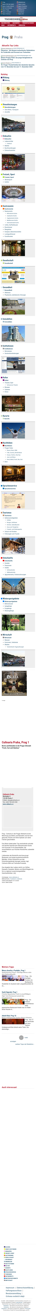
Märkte (7, 146)
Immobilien (7, 319)
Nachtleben (7, 443)
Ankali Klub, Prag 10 (9, 1016)
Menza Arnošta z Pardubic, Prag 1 (13, 970)
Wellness (7, 293)
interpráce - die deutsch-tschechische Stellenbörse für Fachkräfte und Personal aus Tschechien (18, 51)
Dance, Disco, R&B (12, 450)
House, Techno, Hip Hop (13, 455)
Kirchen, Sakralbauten (13, 525)
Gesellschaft (7, 260)
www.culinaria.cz (8, 804)
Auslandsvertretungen (12, 353)
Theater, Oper (9, 383)
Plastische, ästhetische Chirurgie (15, 295)
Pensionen (8, 565)
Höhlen (9, 520)
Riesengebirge (9, 611)
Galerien (7, 389)
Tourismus (6, 512)
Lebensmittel (9, 141)
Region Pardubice (22, 6)
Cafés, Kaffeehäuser (11, 225)
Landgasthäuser (10, 234)
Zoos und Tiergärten (12, 527)
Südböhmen (21, 10)
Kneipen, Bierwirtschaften (13, 232)
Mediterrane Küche (12, 220)
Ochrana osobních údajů (15, 1296)
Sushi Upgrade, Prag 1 (9, 992)
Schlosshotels (11, 570)
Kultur (5, 377)
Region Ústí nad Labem (8, 4)
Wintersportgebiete (10, 598)
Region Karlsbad (22, 8)
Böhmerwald (9, 604)
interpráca (6, 1307)
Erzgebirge (8, 608)
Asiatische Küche (12, 216)
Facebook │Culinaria (16, 879)
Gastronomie (7, 206)
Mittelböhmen (21, 2)
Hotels (7, 568)
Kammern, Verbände (11, 642)
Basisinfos (16, 23)
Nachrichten (5, 23)
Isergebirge (8, 606)
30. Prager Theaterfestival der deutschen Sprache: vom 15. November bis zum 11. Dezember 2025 (18, 66)
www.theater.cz (16, 63)
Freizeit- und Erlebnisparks (14, 529)
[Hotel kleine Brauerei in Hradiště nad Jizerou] (14, 695)
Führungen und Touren (12, 534)
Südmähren (21, 12)
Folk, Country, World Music (14, 452)
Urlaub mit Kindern (11, 531)
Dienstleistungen (9, 104)
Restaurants (8, 211)
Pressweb (27, 1308)
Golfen (7, 182)
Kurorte (5, 416)
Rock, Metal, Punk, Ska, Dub (15, 459)
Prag (4, 2)
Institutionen (7, 346)
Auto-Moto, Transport (11, 110)
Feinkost (9, 143)
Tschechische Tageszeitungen (15, 647)
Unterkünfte (11, 25)
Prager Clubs (9, 448)
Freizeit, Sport (8, 174)
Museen (7, 387)
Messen (7, 640)
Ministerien (8, 351)
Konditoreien (9, 236)
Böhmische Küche (12, 213)
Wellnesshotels (11, 572)
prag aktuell (19, 1302)
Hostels (7, 563)
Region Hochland (6, 12)
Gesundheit (7, 287)
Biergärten (8, 229)
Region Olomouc (6, 13)
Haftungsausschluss (14, 1290)
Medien (7, 644)
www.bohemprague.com (24, 55)
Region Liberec (21, 4)
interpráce (6, 1305)
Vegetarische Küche (12, 218)
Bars (6, 462)
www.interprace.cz (18, 48)
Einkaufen (22, 25)
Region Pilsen (5, 10)
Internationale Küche (13, 222)
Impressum (10, 1288)
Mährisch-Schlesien (7, 8)
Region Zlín (21, 13)
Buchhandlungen (10, 148)
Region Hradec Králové (8, 6)
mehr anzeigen (19, 1039)
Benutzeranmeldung (13, 1293)
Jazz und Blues (11, 457)
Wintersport (8, 180)
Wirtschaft (7, 635)
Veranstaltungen (28, 23)
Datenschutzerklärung (25, 1288)
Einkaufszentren (10, 150)
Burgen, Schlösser (12, 522)
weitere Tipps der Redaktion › (24, 1044)
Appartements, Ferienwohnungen (15, 574)
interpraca (4, 1308)
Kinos (6, 392)
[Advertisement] (18, 719)
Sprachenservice (9, 486)
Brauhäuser (8, 227)
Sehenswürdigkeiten (11, 518)
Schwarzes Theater (12, 385)
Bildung (5, 77)
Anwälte (7, 112)
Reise (3, 25)
